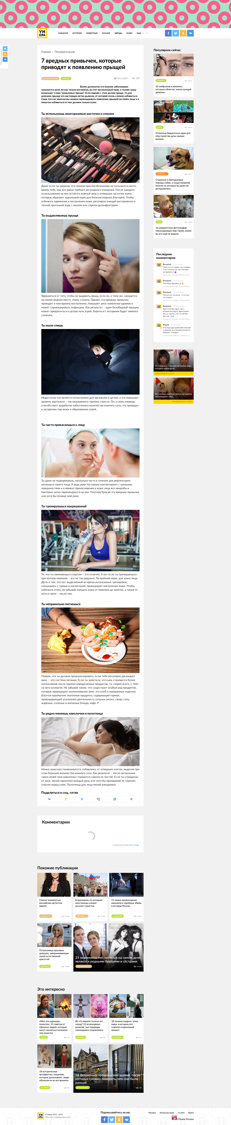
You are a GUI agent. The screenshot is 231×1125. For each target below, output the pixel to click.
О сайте (181, 1113)
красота (66, 78)
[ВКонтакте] (5, 59)
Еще (139, 33)
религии (80, 1037)
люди (43, 1037)
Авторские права (167, 1113)
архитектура (82, 1087)
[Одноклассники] (5, 54)
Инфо (129, 33)
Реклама (152, 1113)
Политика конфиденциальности (58, 1117)
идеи (159, 127)
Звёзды (118, 33)
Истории (77, 33)
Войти (191, 1113)
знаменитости (46, 916)
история (45, 1087)
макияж (161, 80)
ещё (172, 316)
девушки (45, 966)
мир (159, 222)
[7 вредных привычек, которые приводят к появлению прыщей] (90, 256)
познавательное (65, 52)
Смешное (63, 33)
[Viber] (98, 799)
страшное (117, 916)
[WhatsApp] (115, 799)
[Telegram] (131, 799)
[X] (5, 48)
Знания (106, 33)
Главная (46, 52)
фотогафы (117, 1037)
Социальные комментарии (125, 845)
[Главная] (42, 33)
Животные (92, 33)
